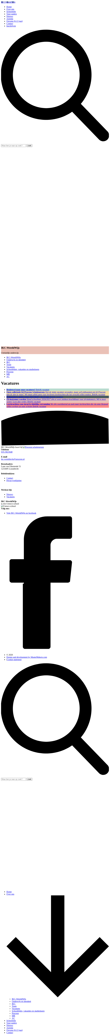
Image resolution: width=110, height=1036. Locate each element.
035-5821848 (6, 452)
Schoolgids (11, 11)
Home (9, 7)
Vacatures (10, 367)
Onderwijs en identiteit (16, 360)
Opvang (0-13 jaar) (14, 21)
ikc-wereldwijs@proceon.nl (13, 459)
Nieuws (9, 16)
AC (8, 376)
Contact (9, 23)
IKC (8, 362)
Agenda (9, 19)
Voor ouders (11, 14)
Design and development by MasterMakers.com (26, 657)
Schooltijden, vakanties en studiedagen (22, 369)
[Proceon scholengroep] (33, 447)
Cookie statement (14, 659)
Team (8, 364)
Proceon (9, 372)
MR (8, 374)
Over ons (10, 9)
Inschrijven (11, 26)
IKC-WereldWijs (13, 357)
